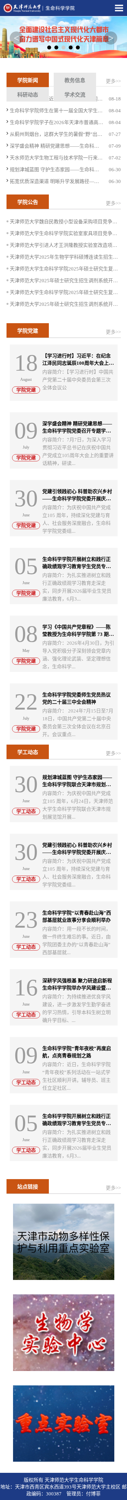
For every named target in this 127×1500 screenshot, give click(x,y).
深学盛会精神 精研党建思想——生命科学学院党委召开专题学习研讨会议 (77, 431)
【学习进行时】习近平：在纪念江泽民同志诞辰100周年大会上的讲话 (78, 363)
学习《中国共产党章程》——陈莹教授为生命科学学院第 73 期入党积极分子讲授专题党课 (78, 634)
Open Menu (119, 8)
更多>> (113, 81)
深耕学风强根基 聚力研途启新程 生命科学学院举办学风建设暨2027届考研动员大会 (77, 988)
